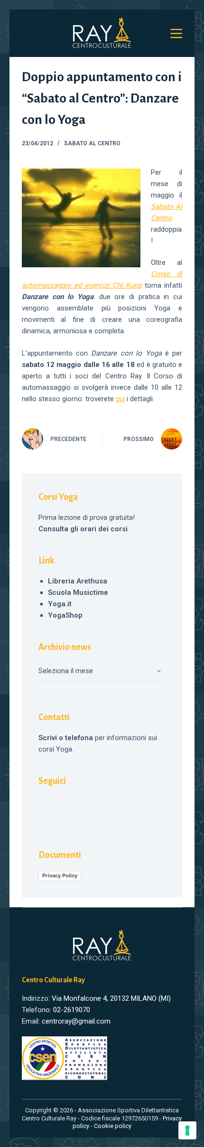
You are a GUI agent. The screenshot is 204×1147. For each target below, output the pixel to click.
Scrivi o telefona (65, 737)
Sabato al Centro (92, 143)
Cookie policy (112, 1125)
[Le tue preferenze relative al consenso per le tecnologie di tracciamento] (187, 1130)
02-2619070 (71, 1010)
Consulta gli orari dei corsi (83, 529)
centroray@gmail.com (76, 1021)
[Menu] (176, 33)
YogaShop (65, 615)
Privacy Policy (59, 875)
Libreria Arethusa (77, 581)
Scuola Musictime (78, 592)
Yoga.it (60, 604)
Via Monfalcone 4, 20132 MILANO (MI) (111, 998)
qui (120, 399)
